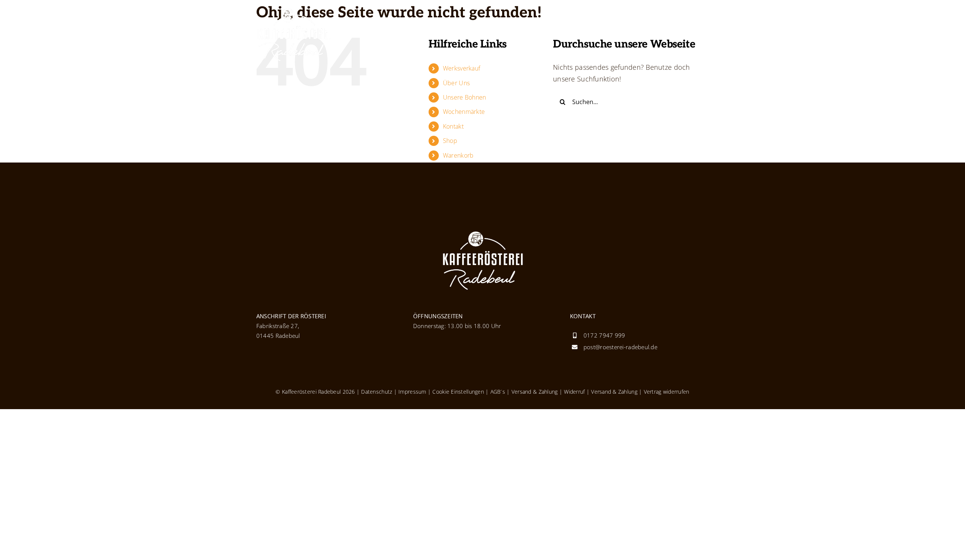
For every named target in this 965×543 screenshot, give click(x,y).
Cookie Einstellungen (458, 391)
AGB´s (497, 391)
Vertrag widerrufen (666, 391)
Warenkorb (458, 155)
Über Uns (456, 83)
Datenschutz (376, 391)
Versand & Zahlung (535, 391)
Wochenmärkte (464, 111)
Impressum (412, 391)
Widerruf (574, 391)
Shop (450, 141)
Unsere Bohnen (464, 97)
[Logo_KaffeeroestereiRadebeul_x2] (294, 10)
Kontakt (453, 126)
